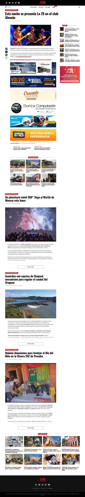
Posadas (33, 143)
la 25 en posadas (26, 143)
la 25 (21, 143)
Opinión (54, 7)
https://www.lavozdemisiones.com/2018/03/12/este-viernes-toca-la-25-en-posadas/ (30, 59)
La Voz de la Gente (33, 7)
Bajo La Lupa (41, 7)
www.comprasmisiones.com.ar (23, 56)
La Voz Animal (47, 7)
